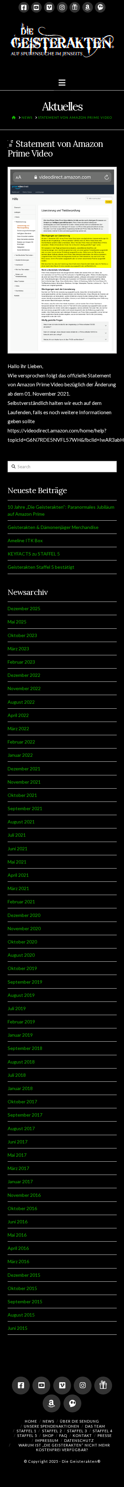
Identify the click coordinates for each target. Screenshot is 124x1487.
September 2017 (25, 1115)
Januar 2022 (20, 755)
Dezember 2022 (24, 675)
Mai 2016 (17, 1235)
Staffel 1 (26, 1431)
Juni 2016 (17, 1221)
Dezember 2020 (24, 915)
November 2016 (24, 1195)
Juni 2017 (17, 1141)
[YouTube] (36, 7)
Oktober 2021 (22, 795)
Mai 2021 (17, 862)
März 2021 (18, 888)
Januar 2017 (20, 1181)
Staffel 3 (77, 1431)
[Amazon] (87, 7)
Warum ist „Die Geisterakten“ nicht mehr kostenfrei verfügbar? (64, 1447)
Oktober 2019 (22, 968)
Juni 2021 (17, 848)
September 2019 (25, 982)
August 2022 (21, 702)
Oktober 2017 (22, 1101)
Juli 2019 (17, 1008)
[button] (62, 82)
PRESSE (105, 1435)
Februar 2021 (21, 901)
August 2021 (21, 821)
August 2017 (21, 1128)
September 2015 (25, 1301)
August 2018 (21, 1062)
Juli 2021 (17, 835)
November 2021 (24, 782)
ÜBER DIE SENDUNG (79, 1421)
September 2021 (25, 808)
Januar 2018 (20, 1088)
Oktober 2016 (22, 1208)
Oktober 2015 (22, 1288)
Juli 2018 (17, 1075)
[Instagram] (62, 7)
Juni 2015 (17, 1328)
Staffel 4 (102, 1431)
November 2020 (24, 928)
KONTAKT (82, 1435)
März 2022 (18, 728)
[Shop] (74, 7)
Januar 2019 (20, 1035)
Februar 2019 (21, 1021)
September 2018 (25, 1048)
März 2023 (18, 648)
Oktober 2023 (22, 635)
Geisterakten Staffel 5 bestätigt (41, 567)
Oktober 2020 (22, 941)
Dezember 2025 (24, 608)
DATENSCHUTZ (79, 1440)
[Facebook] (24, 7)
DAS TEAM (95, 1426)
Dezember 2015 (24, 1275)
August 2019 (21, 995)
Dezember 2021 (24, 768)
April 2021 (18, 875)
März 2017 (18, 1168)
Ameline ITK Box (25, 540)
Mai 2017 (17, 1155)
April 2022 (18, 715)
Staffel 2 (52, 1431)
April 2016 (18, 1248)
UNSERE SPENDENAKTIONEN (51, 1426)
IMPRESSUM (47, 1440)
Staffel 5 (27, 1435)
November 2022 (24, 688)
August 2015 (21, 1315)
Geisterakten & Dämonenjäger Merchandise (53, 527)
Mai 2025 (17, 621)
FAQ (63, 1435)
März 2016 (18, 1261)
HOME (31, 1421)
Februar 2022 (21, 741)
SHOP (48, 1435)
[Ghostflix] (100, 7)
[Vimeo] (49, 7)
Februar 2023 (21, 662)
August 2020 (21, 955)
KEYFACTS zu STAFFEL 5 (34, 553)
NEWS (48, 1421)
